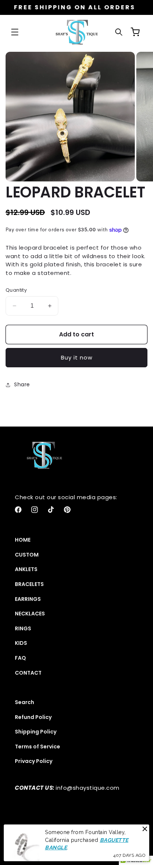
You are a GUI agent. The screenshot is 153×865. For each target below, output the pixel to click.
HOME (22, 540)
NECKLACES (30, 613)
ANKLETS (26, 569)
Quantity (16, 290)
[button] (15, 32)
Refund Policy (33, 717)
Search (24, 702)
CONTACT (28, 673)
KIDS (21, 643)
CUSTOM (27, 554)
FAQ (20, 658)
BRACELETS (29, 584)
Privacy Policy (33, 761)
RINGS (23, 628)
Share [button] (22, 384)
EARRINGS (28, 599)
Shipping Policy (35, 731)
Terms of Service (37, 746)
